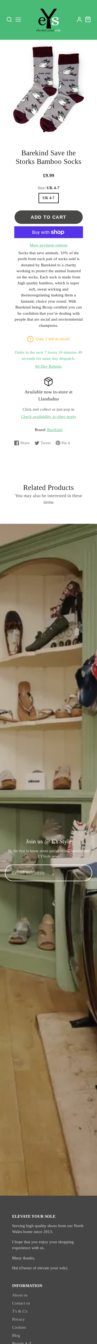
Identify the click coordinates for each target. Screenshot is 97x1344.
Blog (16, 1335)
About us (19, 1295)
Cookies (19, 1327)
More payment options (49, 245)
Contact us (21, 1303)
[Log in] (79, 19)
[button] (44, 131)
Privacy (18, 1319)
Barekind (55, 430)
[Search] (9, 19)
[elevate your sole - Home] (48, 19)
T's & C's (19, 1311)
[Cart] (88, 19)
